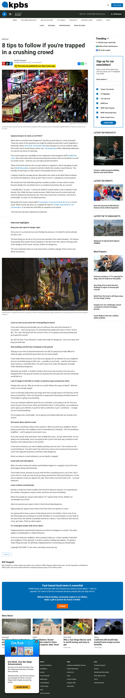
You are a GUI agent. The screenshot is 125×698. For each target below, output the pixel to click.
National (51, 25)
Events (99, 20)
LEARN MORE (22, 687)
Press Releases (44, 682)
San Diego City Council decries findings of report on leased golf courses (106, 287)
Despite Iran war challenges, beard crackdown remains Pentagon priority (107, 307)
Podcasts (73, 20)
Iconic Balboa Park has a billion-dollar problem (106, 317)
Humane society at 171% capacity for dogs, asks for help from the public (108, 277)
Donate (62, 606)
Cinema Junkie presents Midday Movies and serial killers (106, 171)
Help (108, 20)
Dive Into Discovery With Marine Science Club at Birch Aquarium (106, 207)
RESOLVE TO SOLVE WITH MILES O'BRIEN (106, 242)
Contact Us (70, 672)
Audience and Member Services (76, 665)
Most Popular (100, 251)
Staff (41, 690)
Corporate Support (99, 665)
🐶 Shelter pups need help (106, 42)
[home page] (15, 5)
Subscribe (108, 123)
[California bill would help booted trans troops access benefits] (108, 627)
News (15, 20)
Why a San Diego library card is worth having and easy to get (77, 642)
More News (7, 615)
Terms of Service (45, 693)
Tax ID (96, 679)
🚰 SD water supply (103, 50)
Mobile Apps (43, 679)
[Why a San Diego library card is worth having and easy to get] (77, 627)
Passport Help (71, 682)
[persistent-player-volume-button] (10, 14)
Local (42, 25)
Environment (5, 637)
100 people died (50, 148)
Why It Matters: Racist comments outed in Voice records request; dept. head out (46, 643)
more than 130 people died (34, 146)
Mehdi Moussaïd (21, 168)
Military (96, 637)
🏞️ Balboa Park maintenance (107, 46)
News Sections (79, 25)
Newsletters (43, 668)
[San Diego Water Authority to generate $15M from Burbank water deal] (16, 627)
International (64, 25)
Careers (42, 672)
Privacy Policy (44, 686)
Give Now (117, 5)
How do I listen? (71, 679)
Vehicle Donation (99, 682)
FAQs (68, 675)
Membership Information (101, 672)
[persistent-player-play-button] (4, 14)
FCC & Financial (44, 675)
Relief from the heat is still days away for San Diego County (108, 297)
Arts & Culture (47, 20)
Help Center (70, 686)
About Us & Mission (46, 665)
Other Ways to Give (100, 675)
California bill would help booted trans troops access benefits (107, 642)
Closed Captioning (72, 668)
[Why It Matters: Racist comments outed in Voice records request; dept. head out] (47, 627)
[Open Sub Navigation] (18, 20)
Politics (35, 637)
